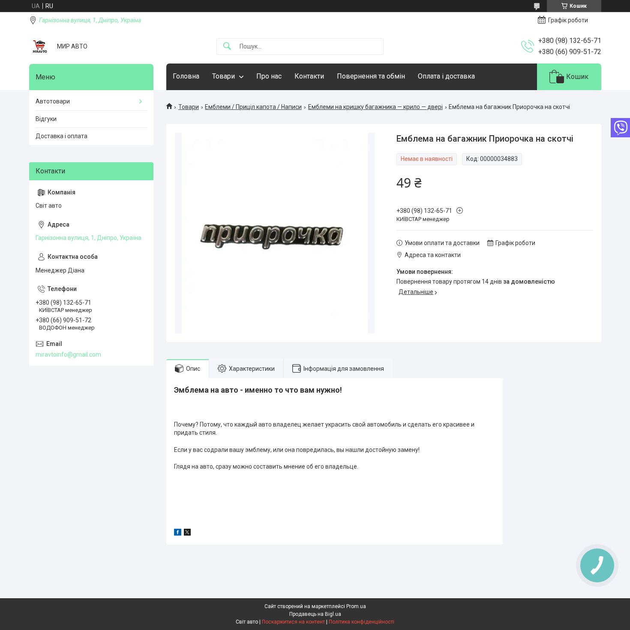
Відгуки (46, 118)
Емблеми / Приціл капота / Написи (253, 106)
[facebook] (177, 533)
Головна (186, 76)
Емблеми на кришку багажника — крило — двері (375, 106)
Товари (223, 76)
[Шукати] (227, 46)
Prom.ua (356, 606)
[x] (187, 533)
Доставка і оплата (61, 136)
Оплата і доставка (446, 76)
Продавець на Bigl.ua (315, 614)
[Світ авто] (40, 46)
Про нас (269, 76)
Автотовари (53, 101)
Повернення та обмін (371, 76)
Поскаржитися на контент (293, 622)
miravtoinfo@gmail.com (68, 354)
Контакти (309, 76)
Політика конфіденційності (361, 622)
